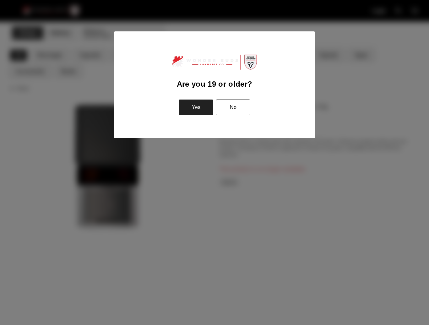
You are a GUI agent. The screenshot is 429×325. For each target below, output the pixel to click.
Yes (196, 107)
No (233, 107)
